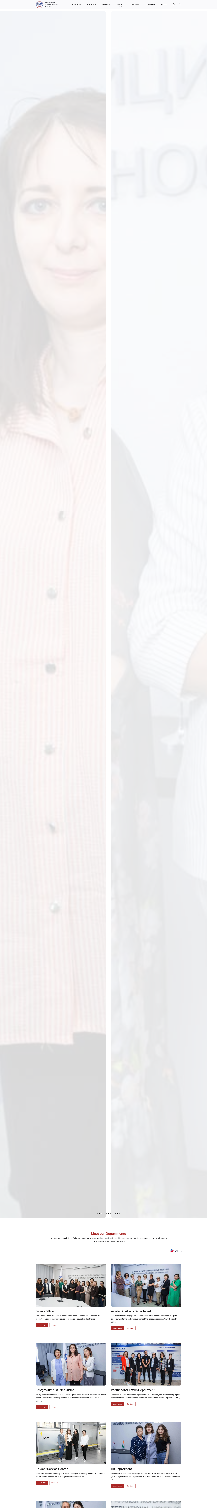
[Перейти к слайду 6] (108, 1213)
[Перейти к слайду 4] (103, 1213)
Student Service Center (52, 1469)
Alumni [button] (163, 4)
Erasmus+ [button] (151, 4)
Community (135, 4)
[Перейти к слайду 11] (119, 1213)
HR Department (121, 1469)
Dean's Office (45, 1311)
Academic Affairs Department (131, 1311)
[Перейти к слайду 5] (106, 1213)
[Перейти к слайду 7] (110, 1213)
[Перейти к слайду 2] (99, 1213)
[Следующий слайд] (175, 614)
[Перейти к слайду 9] (115, 1213)
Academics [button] (91, 4)
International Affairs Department (133, 1390)
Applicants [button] (76, 4)
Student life (120, 5)
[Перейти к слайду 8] (113, 1213)
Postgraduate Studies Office (55, 1390)
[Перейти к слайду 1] (97, 1213)
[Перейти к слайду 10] (117, 1213)
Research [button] (106, 4)
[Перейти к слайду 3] (101, 1213)
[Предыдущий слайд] (41, 614)
